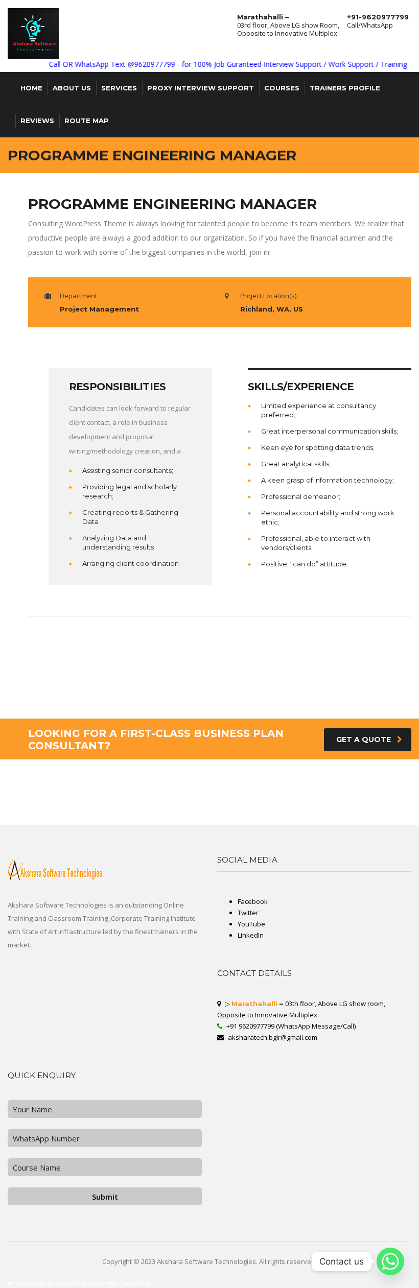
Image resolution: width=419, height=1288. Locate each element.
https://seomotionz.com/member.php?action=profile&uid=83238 (380, 817)
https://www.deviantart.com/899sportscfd (288, 776)
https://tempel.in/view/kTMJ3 (57, 790)
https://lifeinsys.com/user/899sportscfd (355, 821)
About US (72, 88)
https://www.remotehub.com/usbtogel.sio (184, 790)
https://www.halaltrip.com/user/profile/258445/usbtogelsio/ (23, 806)
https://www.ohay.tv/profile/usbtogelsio (370, 810)
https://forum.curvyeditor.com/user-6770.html (373, 800)
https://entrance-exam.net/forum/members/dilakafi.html (316, 813)
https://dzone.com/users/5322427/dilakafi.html (18, 821)
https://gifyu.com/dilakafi (284, 821)
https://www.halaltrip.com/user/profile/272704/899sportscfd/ (262, 780)
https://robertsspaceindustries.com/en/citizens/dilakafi (273, 813)
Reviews (37, 120)
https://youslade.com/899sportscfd (119, 790)
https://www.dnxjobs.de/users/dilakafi (125, 802)
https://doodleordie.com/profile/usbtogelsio (17, 817)
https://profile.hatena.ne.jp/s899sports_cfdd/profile (275, 800)
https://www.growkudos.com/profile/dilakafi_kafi (153, 778)
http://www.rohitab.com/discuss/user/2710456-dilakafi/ (308, 772)
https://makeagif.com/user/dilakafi (374, 788)
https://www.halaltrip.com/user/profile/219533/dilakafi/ (155, 798)
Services (119, 88)
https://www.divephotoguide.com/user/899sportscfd (349, 804)
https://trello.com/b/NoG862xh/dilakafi (313, 804)
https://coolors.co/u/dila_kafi (212, 804)
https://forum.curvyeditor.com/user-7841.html (87, 804)
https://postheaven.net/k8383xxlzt (179, 776)
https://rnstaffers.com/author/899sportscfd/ (53, 821)
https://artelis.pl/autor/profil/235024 (347, 819)
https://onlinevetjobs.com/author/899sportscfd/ (254, 776)
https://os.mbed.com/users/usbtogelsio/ (240, 800)
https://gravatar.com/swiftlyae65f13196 (376, 790)
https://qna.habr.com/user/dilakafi (137, 810)
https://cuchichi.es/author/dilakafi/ (370, 782)
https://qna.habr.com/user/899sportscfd (155, 823)
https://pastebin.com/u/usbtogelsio (14, 823)
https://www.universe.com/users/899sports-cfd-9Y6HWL (83, 776)
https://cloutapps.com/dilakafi (328, 821)
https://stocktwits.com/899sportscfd (343, 782)
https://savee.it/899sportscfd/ (115, 776)
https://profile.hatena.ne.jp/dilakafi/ (259, 821)
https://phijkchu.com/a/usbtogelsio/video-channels (282, 819)
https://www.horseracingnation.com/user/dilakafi (347, 772)
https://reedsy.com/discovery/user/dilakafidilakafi (206, 819)
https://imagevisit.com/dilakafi (339, 792)
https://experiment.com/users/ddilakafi (215, 790)
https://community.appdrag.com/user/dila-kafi (201, 815)
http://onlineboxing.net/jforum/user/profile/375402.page (56, 778)
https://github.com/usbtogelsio (289, 794)
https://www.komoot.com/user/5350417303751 (342, 790)
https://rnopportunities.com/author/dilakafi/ (259, 808)
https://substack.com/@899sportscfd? (14, 808)
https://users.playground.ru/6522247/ (290, 782)
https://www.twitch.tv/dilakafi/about (14, 819)
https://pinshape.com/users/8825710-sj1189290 (258, 794)
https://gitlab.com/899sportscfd (120, 798)
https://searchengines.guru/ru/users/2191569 (301, 786)
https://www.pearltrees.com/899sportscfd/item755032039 (88, 823)
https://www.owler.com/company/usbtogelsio (198, 813)
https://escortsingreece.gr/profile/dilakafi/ (339, 780)
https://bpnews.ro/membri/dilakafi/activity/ (214, 823)
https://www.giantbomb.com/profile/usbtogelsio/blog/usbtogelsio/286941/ (255, 788)
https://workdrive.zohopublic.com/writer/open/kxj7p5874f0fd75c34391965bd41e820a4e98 (256, 815)
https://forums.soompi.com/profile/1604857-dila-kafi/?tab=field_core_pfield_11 (68, 784)
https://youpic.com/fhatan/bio (343, 800)
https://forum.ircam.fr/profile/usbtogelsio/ (28, 802)
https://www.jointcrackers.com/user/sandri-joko (17, 798)
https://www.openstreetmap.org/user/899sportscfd (105, 780)
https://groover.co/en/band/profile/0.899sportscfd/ (203, 772)
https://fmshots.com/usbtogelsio (121, 778)
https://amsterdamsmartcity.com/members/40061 (303, 788)
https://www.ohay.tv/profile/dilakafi (326, 806)
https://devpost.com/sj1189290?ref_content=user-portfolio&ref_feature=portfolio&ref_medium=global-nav (284, 810)
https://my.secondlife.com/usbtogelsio (94, 778)
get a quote (363, 739)
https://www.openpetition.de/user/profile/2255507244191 (389, 772)
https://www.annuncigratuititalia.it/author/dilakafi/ (47, 808)
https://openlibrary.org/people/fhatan (135, 772)
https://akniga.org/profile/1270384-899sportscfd (341, 788)
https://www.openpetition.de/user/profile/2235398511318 (201, 800)
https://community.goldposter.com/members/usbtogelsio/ (220, 810)
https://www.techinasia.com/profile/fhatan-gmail (135, 800)
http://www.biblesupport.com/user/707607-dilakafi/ (157, 808)
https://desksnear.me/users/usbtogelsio (54, 804)
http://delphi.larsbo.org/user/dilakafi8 (15, 788)
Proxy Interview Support (200, 88)
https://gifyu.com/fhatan (181, 778)
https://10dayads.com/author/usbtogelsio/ (166, 815)
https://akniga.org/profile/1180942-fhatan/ (306, 790)
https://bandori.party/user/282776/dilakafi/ (223, 798)
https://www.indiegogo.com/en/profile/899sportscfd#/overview (190, 821)
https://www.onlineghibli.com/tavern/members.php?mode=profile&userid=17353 (74, 815)
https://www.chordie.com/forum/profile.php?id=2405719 (245, 804)
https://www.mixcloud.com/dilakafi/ (225, 794)
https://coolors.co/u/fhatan (283, 823)
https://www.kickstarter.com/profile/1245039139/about (181, 792)
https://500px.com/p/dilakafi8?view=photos (67, 796)
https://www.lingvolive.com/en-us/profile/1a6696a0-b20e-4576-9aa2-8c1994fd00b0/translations (157, 782)
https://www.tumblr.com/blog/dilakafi (156, 804)
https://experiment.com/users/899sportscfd (164, 813)
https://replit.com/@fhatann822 (236, 806)
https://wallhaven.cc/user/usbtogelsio (352, 802)
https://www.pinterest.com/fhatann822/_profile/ (53, 817)
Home (31, 88)
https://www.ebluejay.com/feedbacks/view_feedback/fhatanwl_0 (201, 788)
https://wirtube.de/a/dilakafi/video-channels (141, 784)
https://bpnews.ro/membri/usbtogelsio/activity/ (87, 790)
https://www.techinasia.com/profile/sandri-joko (53, 798)
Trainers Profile (345, 88)
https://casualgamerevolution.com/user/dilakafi (118, 808)
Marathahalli (254, 1003)
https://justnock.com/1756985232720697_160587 (243, 772)
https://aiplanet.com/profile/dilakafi (283, 804)
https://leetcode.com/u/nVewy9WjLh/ (173, 784)
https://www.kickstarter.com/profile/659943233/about (150, 794)
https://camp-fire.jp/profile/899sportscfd (167, 772)
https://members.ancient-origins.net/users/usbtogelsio (53, 782)
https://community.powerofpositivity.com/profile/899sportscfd (52, 819)
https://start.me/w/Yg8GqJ (116, 806)
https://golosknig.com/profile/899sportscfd (377, 806)
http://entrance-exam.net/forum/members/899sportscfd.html (381, 778)
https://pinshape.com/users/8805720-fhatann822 (371, 792)
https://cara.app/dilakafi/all (42, 788)
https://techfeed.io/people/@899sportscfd (351, 776)
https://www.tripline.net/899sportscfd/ (218, 792)
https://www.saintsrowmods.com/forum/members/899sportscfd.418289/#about (245, 784)
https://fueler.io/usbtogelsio (305, 821)
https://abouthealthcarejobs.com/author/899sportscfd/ (359, 813)
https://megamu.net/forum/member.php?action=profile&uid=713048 (28, 792)
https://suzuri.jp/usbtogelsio (187, 810)
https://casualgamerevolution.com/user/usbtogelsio (20, 813)
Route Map (86, 120)
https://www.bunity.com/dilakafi (259, 774)
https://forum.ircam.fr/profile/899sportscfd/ (17, 794)
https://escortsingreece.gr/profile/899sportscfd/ (242, 817)
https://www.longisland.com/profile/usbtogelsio (53, 786)
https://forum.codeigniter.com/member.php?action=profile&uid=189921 (355, 774)
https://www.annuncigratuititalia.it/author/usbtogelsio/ (21, 815)
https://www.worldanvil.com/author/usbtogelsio (209, 778)
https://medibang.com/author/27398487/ (16, 782)
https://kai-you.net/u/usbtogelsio (184, 823)
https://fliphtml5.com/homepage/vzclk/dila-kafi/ (47, 823)
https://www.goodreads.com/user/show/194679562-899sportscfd (24, 796)
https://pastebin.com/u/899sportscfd (397, 782)
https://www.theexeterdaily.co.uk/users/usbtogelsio (193, 786)
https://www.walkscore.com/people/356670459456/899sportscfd (374, 796)
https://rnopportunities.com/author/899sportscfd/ (157, 788)
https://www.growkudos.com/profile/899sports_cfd (252, 792)
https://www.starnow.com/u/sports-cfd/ (69, 800)
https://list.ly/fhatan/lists (281, 774)
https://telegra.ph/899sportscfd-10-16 (317, 819)
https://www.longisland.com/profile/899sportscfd (223, 808)
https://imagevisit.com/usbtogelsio (268, 796)
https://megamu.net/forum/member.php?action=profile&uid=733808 (186, 780)
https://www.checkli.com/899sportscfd (383, 804)
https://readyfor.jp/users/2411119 (161, 817)
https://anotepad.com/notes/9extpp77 (228, 786)
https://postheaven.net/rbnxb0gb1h (375, 808)
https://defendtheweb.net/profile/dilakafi (310, 823)
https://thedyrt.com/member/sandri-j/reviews (283, 778)
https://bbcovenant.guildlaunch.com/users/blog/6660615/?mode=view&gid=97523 (32, 810)
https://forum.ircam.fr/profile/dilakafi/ (319, 776)
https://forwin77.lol (127, 1283)
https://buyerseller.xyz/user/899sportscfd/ (189, 802)
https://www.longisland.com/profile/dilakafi (94, 819)
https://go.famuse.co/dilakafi (387, 780)
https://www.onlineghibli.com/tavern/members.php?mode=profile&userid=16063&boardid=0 (123, 792)
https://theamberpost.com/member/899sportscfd (370, 815)
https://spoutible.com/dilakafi (275, 772)
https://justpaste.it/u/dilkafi (401, 792)
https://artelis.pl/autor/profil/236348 (191, 798)
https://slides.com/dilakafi (281, 792)
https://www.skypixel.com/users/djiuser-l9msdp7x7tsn (342, 784)
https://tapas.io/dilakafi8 (366, 780)
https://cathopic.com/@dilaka (50, 776)
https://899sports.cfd (78, 1283)
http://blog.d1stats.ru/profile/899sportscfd (16, 778)
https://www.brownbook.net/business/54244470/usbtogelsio (298, 784)
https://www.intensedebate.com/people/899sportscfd (75, 788)
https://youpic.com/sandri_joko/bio (152, 821)
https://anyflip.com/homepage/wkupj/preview (146, 776)
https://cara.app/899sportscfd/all (389, 823)
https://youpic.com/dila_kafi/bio (331, 786)
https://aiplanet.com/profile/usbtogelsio (309, 815)
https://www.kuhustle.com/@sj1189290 (275, 817)
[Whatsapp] (390, 1261)
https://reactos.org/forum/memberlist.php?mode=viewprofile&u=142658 (329, 778)
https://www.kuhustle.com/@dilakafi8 (14, 800)
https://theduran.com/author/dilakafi (296, 796)
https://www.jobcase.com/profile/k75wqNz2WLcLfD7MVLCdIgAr (199, 817)
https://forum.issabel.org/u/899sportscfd (45, 780)
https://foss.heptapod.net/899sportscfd (71, 792)
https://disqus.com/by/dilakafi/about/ (322, 808)
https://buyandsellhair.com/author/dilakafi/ (307, 817)
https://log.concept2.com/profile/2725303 (131, 813)
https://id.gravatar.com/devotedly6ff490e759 (234, 813)
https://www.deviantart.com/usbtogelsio (292, 808)
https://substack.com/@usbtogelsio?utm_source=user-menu (361, 794)
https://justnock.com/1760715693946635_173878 (19, 804)
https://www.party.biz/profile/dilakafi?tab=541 (243, 819)
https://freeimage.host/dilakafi (73, 780)
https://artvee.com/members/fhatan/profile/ (380, 784)
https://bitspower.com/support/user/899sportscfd (246, 778)
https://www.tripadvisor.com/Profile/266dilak (87, 821)
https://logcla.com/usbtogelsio (349, 808)
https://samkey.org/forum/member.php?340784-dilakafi (22, 790)
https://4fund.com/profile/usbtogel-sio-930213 (123, 804)
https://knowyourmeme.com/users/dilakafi (156, 802)
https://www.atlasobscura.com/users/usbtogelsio (320, 802)
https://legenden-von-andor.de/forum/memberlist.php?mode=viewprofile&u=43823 (239, 802)
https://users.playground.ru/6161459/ (359, 786)
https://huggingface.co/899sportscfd (86, 817)
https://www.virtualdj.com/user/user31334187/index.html (253, 782)
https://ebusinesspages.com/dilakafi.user (83, 808)
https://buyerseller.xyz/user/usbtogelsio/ (389, 786)
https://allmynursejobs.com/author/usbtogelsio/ (58, 813)
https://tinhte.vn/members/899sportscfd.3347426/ (264, 786)
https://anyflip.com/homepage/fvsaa (15, 780)
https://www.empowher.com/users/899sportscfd (213, 782)
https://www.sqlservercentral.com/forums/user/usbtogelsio (47, 774)
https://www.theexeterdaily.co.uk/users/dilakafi (18, 784)
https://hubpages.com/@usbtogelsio (125, 823)
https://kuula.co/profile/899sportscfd (263, 806)
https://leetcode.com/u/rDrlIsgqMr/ (191, 808)
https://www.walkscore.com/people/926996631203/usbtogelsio (351, 823)
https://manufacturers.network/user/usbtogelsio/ (168, 819)
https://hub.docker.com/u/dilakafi (393, 798)
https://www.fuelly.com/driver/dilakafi (287, 802)
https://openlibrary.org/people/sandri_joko (309, 792)
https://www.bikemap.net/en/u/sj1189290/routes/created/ (96, 782)
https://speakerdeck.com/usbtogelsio (229, 821)
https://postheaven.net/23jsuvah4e (180, 774)
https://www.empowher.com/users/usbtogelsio (78, 794)
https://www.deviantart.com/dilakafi (381, 776)
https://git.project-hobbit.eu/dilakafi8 (186, 804)
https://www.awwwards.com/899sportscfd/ (95, 802)
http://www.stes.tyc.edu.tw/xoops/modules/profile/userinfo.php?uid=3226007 (150, 796)
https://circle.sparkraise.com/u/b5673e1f (322, 798)
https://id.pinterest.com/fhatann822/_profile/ (151, 790)
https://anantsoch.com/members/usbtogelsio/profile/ (191, 794)
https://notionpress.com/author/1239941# (386, 821)
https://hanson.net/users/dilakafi (254, 798)
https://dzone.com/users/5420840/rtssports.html (304, 780)
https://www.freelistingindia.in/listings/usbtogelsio (130, 819)
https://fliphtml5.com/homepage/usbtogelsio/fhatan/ (214, 776)
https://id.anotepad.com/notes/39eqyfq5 (141, 780)
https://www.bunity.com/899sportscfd (78, 810)
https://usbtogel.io (30, 1283)
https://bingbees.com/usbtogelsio (338, 815)
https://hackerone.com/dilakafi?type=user (63, 806)
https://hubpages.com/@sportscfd (93, 806)
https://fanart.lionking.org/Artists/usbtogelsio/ (17, 786)
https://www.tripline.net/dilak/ (166, 800)
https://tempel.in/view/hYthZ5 (318, 782)
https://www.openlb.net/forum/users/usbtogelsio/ (330, 796)
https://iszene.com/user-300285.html (340, 810)
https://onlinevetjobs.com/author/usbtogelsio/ (309, 774)
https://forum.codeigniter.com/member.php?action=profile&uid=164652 (260, 790)
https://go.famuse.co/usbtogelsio (13, 774)
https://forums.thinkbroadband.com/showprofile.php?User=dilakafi (220, 774)
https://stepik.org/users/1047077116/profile (102, 796)
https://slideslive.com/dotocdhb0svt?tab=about (237, 796)
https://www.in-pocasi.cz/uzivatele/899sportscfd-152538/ (128, 815)
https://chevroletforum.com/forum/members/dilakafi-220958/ (124, 817)
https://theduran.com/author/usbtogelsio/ (377, 819)
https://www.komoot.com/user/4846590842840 (90, 798)
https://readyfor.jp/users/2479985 (47, 794)
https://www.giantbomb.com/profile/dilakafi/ (62, 802)
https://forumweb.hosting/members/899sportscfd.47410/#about (148, 786)
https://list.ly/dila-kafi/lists (351, 806)
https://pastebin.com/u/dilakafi (163, 810)
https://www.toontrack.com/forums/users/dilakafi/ (200, 796)
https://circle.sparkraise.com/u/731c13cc (339, 817)
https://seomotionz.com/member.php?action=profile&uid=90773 (98, 786)
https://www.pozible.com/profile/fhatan (108, 810)
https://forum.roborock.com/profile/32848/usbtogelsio (359, 798)
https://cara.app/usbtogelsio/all (42, 800)
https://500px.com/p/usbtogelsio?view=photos (95, 813)
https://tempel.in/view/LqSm (154, 774)
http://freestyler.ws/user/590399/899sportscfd (86, 774)
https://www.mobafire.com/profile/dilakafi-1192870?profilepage (26, 772)
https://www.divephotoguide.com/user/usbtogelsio (286, 798)
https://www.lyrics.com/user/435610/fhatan (99, 800)
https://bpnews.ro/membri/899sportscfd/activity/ (320, 794)
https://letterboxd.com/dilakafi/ (111, 784)
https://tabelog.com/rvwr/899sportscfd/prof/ (295, 806)
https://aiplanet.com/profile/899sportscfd (121, 821)
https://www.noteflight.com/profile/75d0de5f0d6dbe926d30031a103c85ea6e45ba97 (85, 772)
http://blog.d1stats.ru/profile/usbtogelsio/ (112, 794)
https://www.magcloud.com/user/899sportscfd (313, 800)
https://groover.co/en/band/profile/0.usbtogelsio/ (19, 776)
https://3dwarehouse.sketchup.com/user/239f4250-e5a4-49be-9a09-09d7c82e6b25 (190, 806)
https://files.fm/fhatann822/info (226, 780)
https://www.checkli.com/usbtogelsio (202, 784)
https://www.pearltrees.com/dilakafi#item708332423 (252, 823)
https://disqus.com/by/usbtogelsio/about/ (142, 806)
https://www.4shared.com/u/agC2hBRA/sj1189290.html (117, 788)
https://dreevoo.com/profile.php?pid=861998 (123, 774)
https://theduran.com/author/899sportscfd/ (383, 802)
